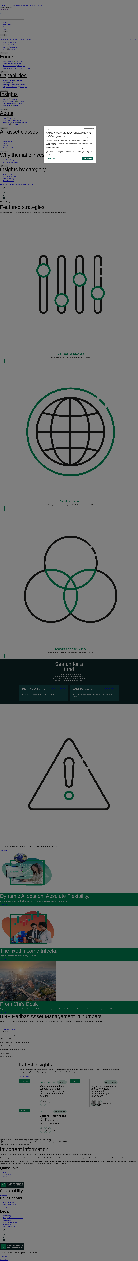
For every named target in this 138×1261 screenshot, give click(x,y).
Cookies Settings (51, 158)
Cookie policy (49, 154)
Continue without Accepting (89, 128)
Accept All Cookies (88, 158)
